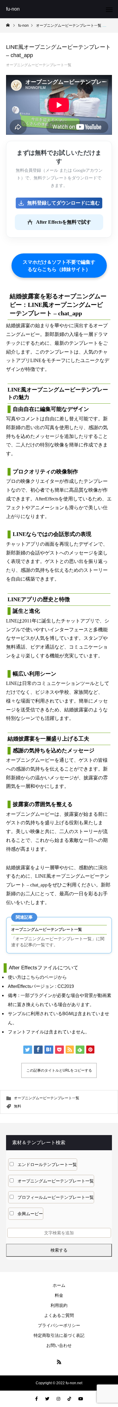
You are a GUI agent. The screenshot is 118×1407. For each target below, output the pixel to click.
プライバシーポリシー (59, 1325)
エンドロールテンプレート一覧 (47, 1164)
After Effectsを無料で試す (63, 222)
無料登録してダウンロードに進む (63, 202)
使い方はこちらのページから (37, 977)
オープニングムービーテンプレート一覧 (38, 65)
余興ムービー (30, 1213)
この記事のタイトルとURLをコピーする (59, 1070)
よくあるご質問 (59, 1315)
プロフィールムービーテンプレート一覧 (56, 1197)
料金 (59, 1295)
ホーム (59, 1285)
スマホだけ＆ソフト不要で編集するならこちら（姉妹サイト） (59, 265)
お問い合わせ (59, 1345)
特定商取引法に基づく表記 (59, 1335)
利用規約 (59, 1305)
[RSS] (59, 1362)
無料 (17, 1106)
